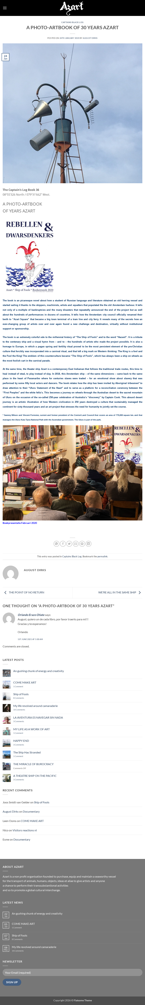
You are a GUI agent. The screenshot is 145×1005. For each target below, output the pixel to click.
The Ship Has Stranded (27, 752)
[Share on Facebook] (63, 544)
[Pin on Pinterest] (82, 544)
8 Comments (20, 698)
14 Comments (24, 709)
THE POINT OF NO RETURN (26, 592)
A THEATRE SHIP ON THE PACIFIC (35, 775)
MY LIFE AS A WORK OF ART (31, 729)
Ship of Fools (21, 694)
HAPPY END (21, 740)
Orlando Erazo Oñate (31, 614)
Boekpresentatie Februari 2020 (20, 523)
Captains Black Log (72, 22)
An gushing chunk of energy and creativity (38, 671)
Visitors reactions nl (25, 830)
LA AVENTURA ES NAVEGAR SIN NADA (38, 717)
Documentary (31, 811)
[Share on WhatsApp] (56, 544)
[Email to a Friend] (76, 544)
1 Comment (21, 686)
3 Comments (23, 721)
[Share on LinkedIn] (88, 544)
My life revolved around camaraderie (35, 705)
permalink (102, 556)
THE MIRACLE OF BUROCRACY (33, 764)
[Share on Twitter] (69, 544)
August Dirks (90, 38)
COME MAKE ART (24, 682)
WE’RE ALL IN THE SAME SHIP (117, 592)
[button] (5, 8)
